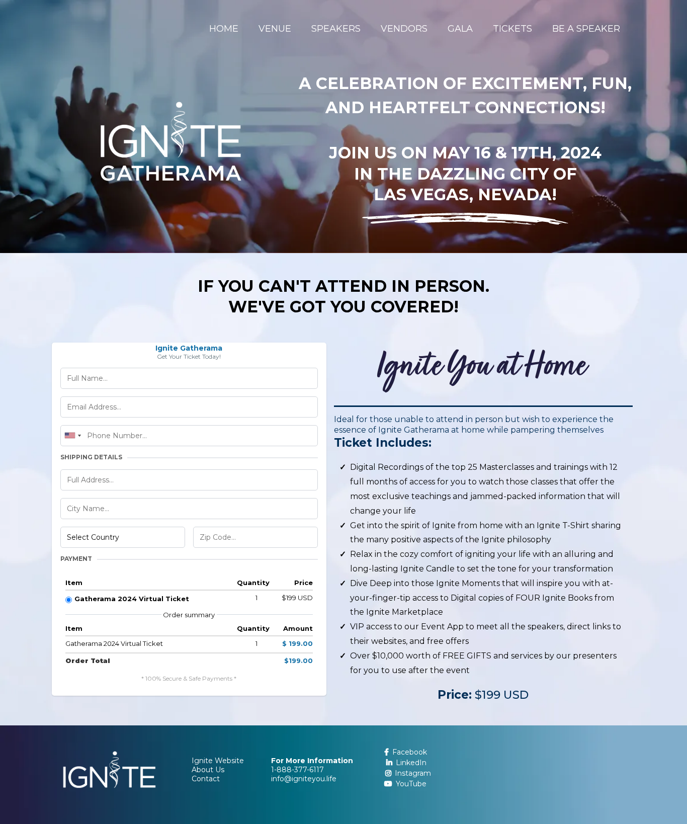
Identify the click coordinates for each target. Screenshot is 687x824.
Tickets (512, 28)
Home (223, 28)
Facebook (409, 752)
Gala (460, 28)
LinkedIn (411, 762)
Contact (206, 778)
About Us (208, 769)
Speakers (336, 28)
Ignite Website (218, 760)
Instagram (413, 773)
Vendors (404, 28)
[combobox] (72, 436)
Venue (275, 28)
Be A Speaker (586, 28)
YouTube (411, 783)
